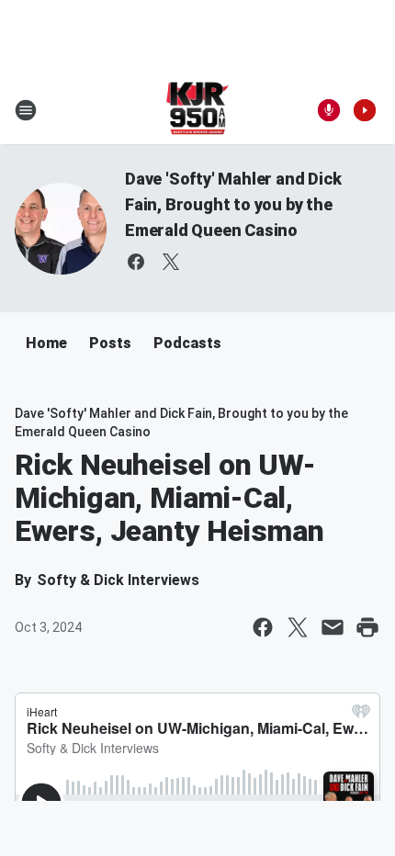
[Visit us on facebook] (136, 262)
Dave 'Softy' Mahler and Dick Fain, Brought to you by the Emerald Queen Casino (233, 204)
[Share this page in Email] (332, 627)
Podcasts (187, 343)
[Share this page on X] (297, 627)
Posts (110, 343)
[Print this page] (367, 627)
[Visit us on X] (171, 262)
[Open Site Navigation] (26, 110)
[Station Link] (198, 110)
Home (46, 343)
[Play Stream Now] (365, 110)
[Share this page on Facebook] (263, 627)
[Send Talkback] (329, 110)
